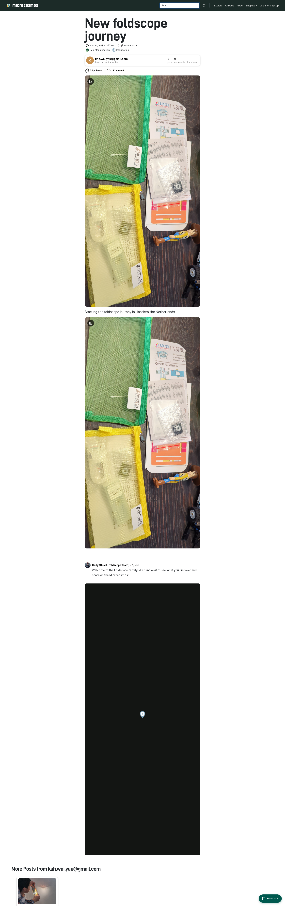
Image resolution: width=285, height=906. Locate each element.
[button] (142, 714)
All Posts (229, 5)
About (240, 5)
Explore (218, 5)
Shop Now (251, 5)
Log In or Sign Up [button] (269, 5)
